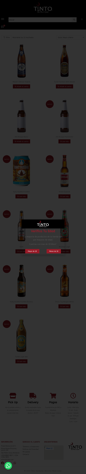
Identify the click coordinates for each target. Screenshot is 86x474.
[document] (43, 237)
